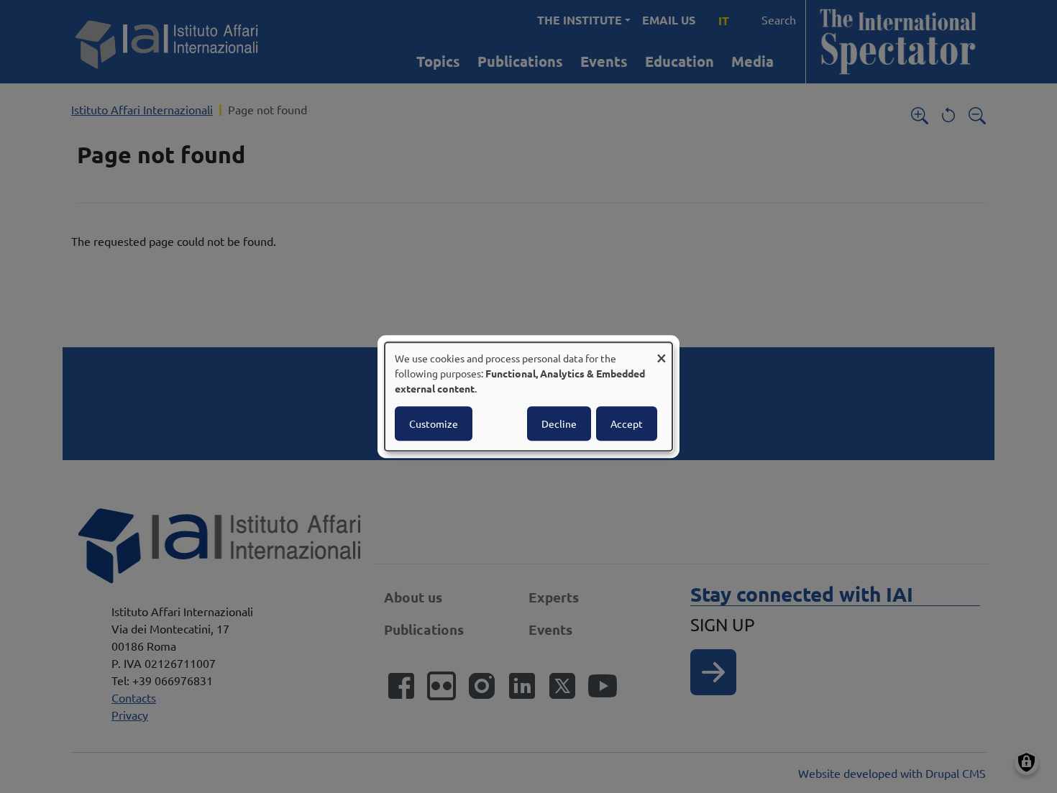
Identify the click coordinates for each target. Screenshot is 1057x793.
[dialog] (528, 396)
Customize (433, 423)
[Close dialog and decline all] (661, 351)
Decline (559, 423)
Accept (626, 423)
